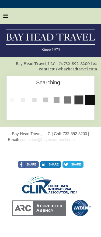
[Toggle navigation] (5, 17)
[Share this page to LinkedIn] (50, 164)
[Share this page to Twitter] (72, 164)
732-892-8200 (77, 63)
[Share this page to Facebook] (28, 164)
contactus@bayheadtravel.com (68, 69)
